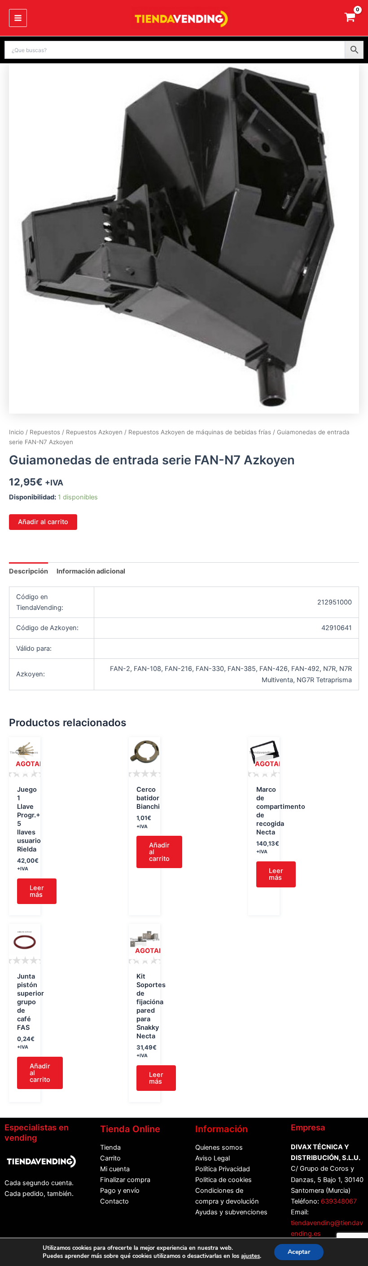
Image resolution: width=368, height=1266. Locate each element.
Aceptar (299, 1252)
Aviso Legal (212, 1158)
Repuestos (45, 432)
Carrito (110, 1158)
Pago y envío (120, 1191)
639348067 (339, 1201)
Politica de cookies (223, 1180)
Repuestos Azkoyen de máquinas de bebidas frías (199, 432)
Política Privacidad (222, 1169)
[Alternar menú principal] (18, 18)
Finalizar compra (125, 1180)
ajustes (250, 1256)
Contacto (114, 1201)
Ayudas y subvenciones (231, 1212)
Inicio (16, 432)
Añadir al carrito (43, 522)
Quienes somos (219, 1147)
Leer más (37, 891)
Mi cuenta (115, 1169)
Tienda (110, 1147)
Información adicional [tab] (91, 571)
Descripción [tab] (28, 571)
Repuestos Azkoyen (94, 432)
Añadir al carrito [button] (159, 851)
